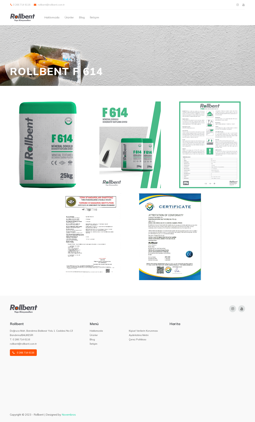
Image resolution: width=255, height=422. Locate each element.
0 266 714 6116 (21, 4)
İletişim (94, 17)
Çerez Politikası (137, 339)
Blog (82, 17)
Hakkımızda (51, 17)
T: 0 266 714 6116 (20, 339)
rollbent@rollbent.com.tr (51, 4)
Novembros (69, 414)
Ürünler (69, 17)
